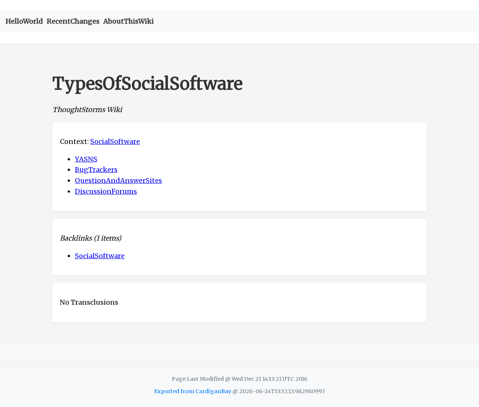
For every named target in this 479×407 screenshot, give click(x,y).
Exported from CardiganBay (192, 391)
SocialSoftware (115, 141)
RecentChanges (73, 21)
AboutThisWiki (128, 21)
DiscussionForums (106, 191)
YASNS (86, 159)
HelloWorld (24, 21)
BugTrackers (96, 169)
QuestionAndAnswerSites (118, 180)
